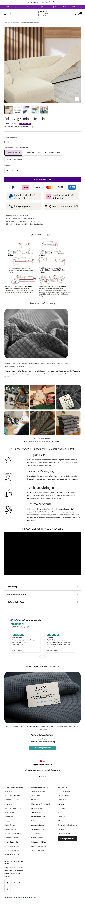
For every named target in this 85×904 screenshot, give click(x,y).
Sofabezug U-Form (11, 800)
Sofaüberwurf (36, 821)
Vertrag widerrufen (67, 839)
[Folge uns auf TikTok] (7, 889)
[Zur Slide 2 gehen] (41, 776)
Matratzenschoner (38, 817)
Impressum (62, 800)
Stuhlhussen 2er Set (11, 855)
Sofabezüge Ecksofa (12, 796)
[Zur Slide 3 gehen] (43, 776)
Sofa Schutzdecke (11, 842)
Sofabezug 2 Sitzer (11, 838)
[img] (43, 624)
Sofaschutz (8, 817)
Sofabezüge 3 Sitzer (38, 842)
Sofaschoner (9, 812)
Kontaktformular (64, 791)
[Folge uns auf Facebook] (7, 883)
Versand (61, 804)
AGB (59, 812)
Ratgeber (61, 817)
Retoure (61, 829)
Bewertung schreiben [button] (42, 748)
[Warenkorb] (79, 14)
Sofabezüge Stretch (38, 846)
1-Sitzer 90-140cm (13, 153)
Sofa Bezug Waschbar (11, 22)
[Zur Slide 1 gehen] (39, 776)
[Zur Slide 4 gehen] (45, 776)
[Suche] (10, 14)
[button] (40, 656)
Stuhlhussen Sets (37, 850)
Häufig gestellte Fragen (16, 602)
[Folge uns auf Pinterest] (20, 883)
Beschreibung (12, 587)
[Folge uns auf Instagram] (14, 883)
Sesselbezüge (36, 812)
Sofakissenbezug (37, 825)
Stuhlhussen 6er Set (11, 846)
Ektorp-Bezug (9, 825)
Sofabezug (8, 791)
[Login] (75, 14)
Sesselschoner (36, 808)
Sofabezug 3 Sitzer (38, 791)
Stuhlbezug (35, 796)
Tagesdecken (36, 834)
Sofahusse (8, 804)
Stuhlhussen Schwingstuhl (40, 804)
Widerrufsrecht (63, 796)
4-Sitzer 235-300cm (14, 159)
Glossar (61, 821)
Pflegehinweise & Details (16, 594)
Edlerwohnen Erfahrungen (67, 825)
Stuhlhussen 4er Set (11, 850)
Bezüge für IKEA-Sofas (12, 808)
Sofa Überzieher (37, 838)
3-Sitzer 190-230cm (52, 153)
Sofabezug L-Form (11, 821)
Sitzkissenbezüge (37, 829)
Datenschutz (62, 808)
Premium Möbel (10, 829)
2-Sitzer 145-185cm (32, 153)
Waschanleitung (64, 834)
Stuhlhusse (35, 800)
